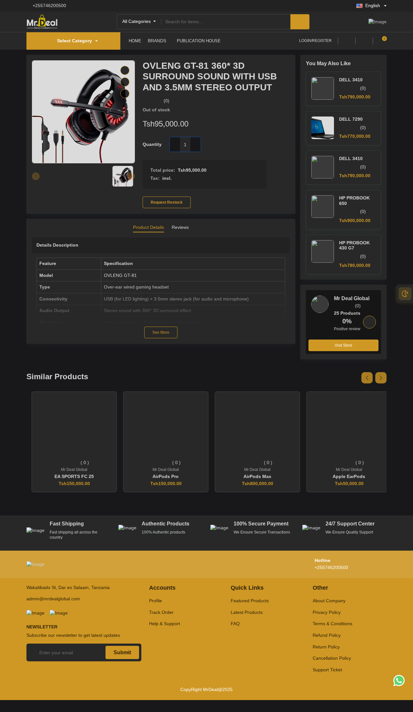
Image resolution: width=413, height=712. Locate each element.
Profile (155, 600)
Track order (161, 612)
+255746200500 (49, 5)
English (372, 5)
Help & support (164, 623)
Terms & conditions (332, 623)
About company (329, 600)
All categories (137, 21)
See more (160, 332)
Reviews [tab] (180, 227)
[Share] (124, 93)
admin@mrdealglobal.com (53, 598)
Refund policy (327, 635)
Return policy (326, 646)
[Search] (299, 21)
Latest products (247, 612)
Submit (122, 652)
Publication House (199, 40)
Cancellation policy (332, 658)
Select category (74, 40)
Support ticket (327, 669)
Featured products (250, 600)
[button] (367, 377)
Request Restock (167, 202)
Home (135, 40)
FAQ (235, 623)
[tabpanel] (161, 288)
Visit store (343, 345)
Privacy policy (327, 612)
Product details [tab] (148, 227)
